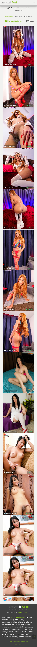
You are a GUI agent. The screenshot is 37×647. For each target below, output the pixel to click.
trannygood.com (24, 612)
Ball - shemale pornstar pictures (18, 641)
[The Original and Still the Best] (18, 600)
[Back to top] (34, 637)
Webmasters (18, 644)
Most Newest (9, 16)
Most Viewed (28, 16)
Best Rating (18, 16)
